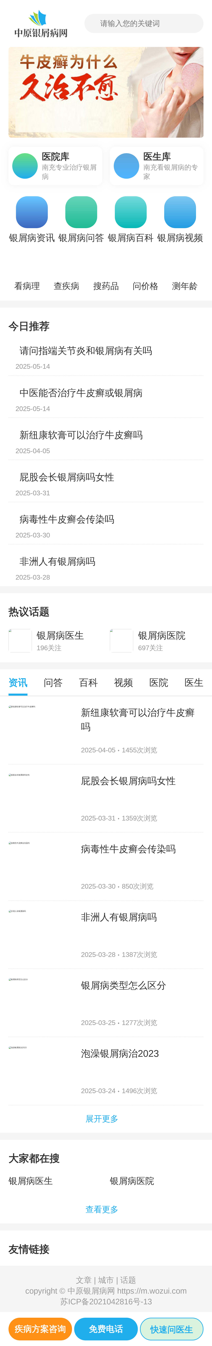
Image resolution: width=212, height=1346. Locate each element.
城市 (106, 1280)
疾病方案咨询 (40, 1329)
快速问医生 (171, 1329)
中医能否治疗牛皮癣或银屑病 (81, 392)
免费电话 (106, 1329)
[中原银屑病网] (40, 23)
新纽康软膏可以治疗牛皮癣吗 (81, 435)
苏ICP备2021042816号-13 (106, 1301)
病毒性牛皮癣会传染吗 (67, 519)
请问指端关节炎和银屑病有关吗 (86, 350)
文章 (84, 1280)
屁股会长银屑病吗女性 (67, 477)
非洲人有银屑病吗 (57, 561)
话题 (128, 1280)
